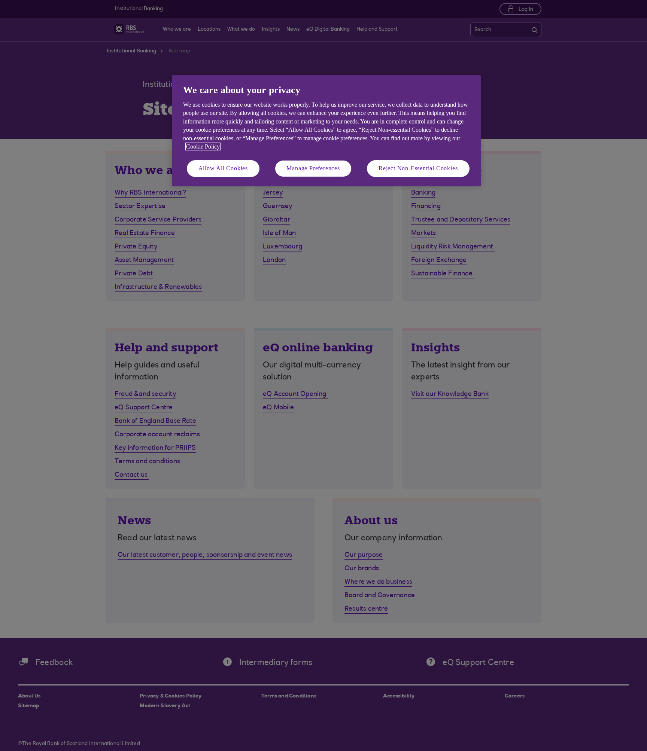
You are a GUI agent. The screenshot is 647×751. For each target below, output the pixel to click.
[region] (326, 130)
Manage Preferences (313, 168)
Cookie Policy (203, 146)
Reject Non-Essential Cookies (418, 168)
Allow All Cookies (223, 168)
